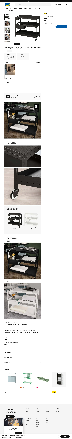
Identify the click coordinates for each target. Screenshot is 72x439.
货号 (5, 50)
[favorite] (66, 15)
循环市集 (27, 422)
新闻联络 (58, 413)
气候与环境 (48, 416)
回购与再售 (28, 424)
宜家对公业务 (28, 418)
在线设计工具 (28, 415)
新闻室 (57, 411)
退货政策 (37, 420)
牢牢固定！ (58, 416)
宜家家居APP (28, 411)
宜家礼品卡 (38, 426)
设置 (54, 436)
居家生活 (48, 420)
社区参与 (48, 418)
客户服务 (37, 413)
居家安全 (37, 411)
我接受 (65, 436)
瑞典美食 (27, 420)
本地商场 (27, 413)
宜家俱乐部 (28, 416)
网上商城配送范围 (39, 416)
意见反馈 (48, 422)
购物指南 (37, 424)
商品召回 (58, 415)
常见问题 (37, 418)
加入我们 (48, 413)
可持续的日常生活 (49, 415)
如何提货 (45, 20)
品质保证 (37, 422)
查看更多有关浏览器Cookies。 (22, 435)
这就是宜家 (48, 411)
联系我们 (37, 415)
